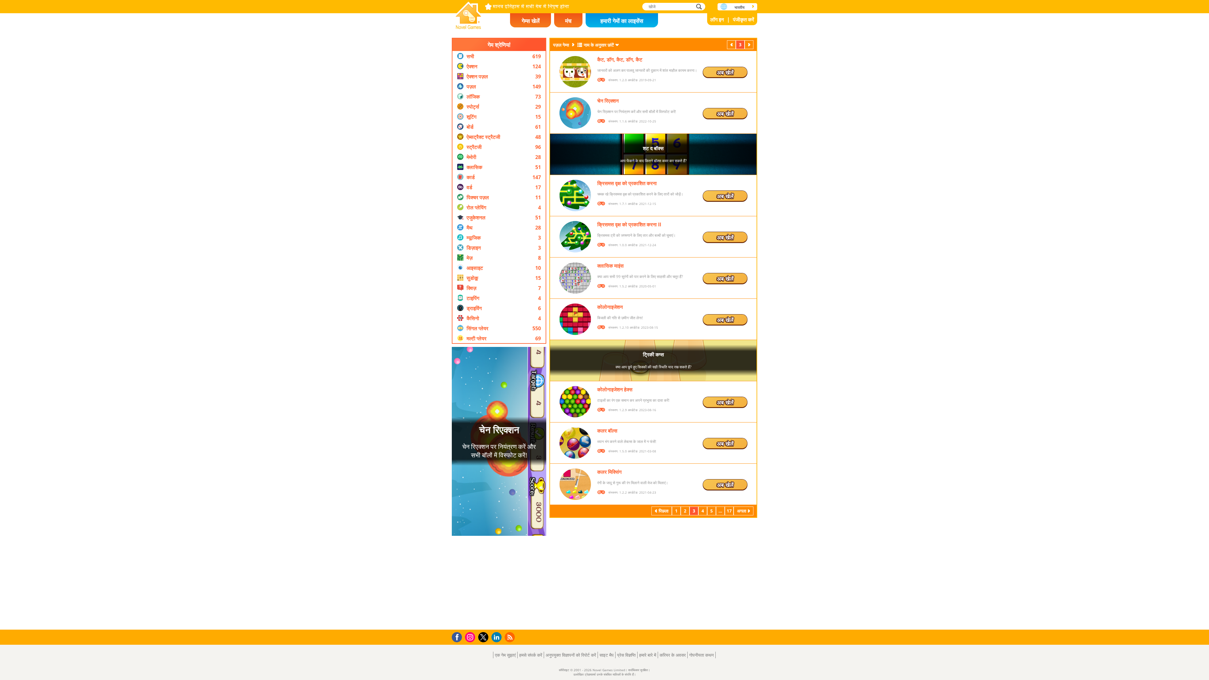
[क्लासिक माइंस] (575, 278)
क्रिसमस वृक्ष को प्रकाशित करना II (629, 224)
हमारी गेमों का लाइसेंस (621, 21)
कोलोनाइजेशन (610, 306)
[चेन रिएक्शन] (575, 113)
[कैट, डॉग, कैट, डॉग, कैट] (575, 72)
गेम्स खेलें (531, 21)
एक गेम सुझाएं (505, 655)
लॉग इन (717, 19)
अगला (749, 45)
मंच (568, 21)
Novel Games (468, 13)
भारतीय (740, 7)
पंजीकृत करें (743, 19)
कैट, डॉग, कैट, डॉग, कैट (619, 59)
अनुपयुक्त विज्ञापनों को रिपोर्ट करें (571, 655)
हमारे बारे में (647, 655)
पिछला (732, 45)
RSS (510, 637)
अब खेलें (725, 72)
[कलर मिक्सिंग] (575, 484)
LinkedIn (498, 637)
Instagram (471, 636)
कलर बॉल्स (607, 430)
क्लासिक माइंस (610, 265)
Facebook (458, 636)
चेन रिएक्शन (608, 100)
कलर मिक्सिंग (609, 471)
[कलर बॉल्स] (575, 443)
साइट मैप (606, 655)
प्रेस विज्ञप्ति (626, 655)
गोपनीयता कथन (701, 655)
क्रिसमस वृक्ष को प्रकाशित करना (627, 183)
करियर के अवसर (673, 655)
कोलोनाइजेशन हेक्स (615, 389)
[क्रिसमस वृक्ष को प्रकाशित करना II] (575, 236)
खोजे (699, 6)
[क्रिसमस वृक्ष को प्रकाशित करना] (575, 195)
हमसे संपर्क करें (530, 655)
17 (729, 511)
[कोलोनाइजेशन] (575, 319)
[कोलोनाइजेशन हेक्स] (575, 401)
